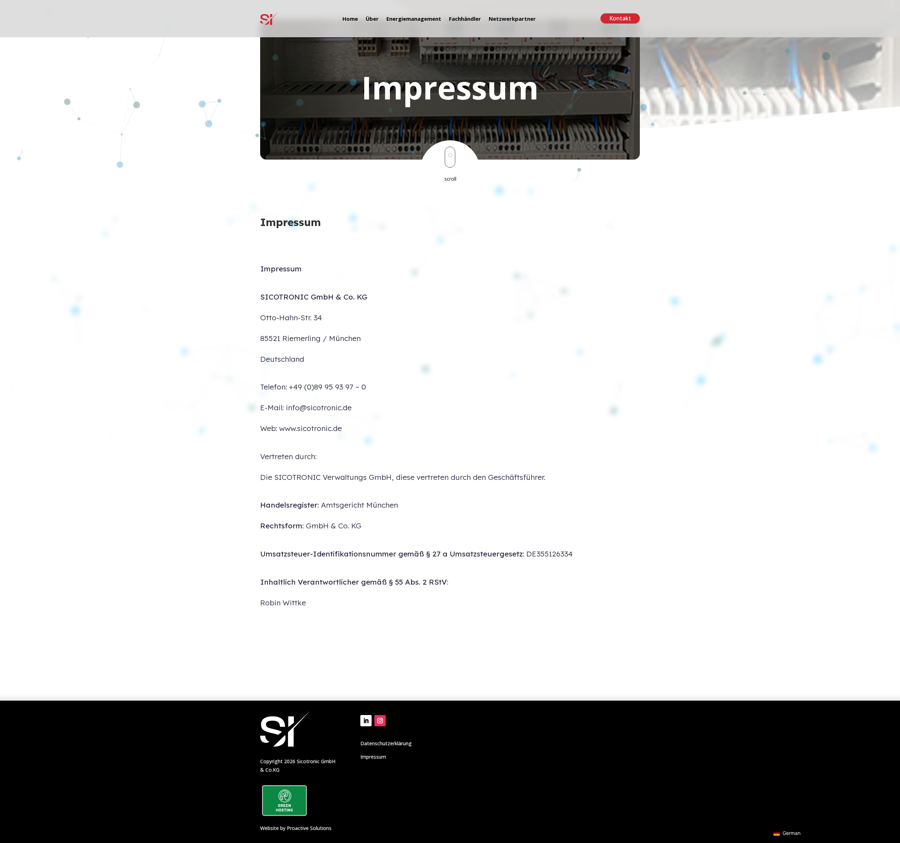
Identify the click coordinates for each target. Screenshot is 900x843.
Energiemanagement (413, 19)
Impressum (373, 756)
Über (372, 19)
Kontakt (620, 18)
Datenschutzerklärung (386, 743)
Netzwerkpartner (512, 19)
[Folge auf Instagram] (380, 720)
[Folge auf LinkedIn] (366, 720)
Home (350, 19)
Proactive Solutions (309, 828)
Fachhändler (465, 19)
